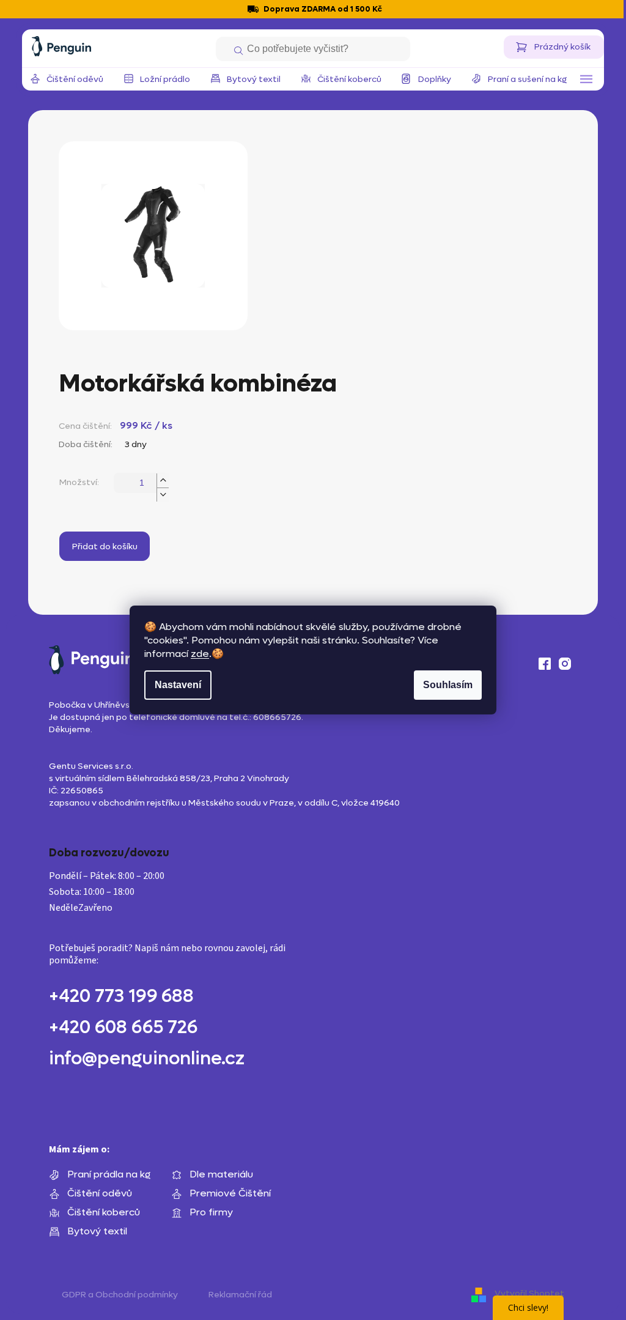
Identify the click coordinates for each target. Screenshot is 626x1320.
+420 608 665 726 (123, 1028)
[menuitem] (75, 79)
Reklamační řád (240, 1294)
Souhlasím (448, 685)
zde (200, 653)
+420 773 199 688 (121, 996)
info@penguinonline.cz (147, 1059)
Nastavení (178, 685)
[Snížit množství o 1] (162, 495)
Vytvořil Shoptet (529, 1293)
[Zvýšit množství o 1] (162, 480)
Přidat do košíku (105, 546)
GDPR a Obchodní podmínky (120, 1294)
